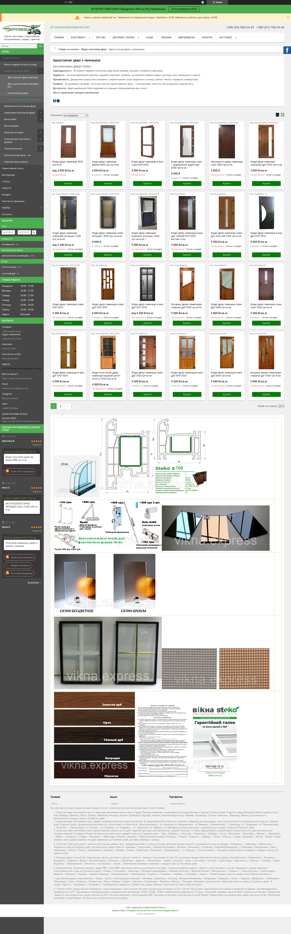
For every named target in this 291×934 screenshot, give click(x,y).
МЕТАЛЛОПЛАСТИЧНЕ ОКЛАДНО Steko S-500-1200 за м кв (21, 506)
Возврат (6, 194)
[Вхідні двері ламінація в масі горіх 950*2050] (147, 141)
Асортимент (78, 37)
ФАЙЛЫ (6, 207)
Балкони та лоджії (13, 132)
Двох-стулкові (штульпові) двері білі (23, 85)
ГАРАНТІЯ (207, 37)
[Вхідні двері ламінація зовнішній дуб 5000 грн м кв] (266, 141)
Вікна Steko (10, 119)
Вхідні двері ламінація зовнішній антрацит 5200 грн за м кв (66, 236)
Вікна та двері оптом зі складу (20, 64)
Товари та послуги (69, 49)
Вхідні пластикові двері (16, 70)
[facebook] (54, 101)
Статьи (6, 181)
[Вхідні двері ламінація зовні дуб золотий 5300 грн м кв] (227, 213)
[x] (58, 101)
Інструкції (225, 37)
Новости (6, 187)
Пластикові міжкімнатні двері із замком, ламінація (21, 544)
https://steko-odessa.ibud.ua (17, 378)
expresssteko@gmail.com (15, 388)
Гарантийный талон (13, 168)
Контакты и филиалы (13, 201)
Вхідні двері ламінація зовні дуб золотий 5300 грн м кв (226, 234)
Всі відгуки (33, 582)
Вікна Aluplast (11, 125)
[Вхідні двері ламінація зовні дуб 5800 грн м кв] (227, 284)
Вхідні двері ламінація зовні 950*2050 (68, 306)
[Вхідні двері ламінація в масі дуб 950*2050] (266, 213)
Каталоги (7, 214)
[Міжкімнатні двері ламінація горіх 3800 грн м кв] (227, 141)
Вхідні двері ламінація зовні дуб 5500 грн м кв (147, 374)
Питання (166, 37)
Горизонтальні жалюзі (16, 161)
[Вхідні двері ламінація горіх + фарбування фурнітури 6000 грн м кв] (187, 141)
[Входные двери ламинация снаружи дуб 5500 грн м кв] (187, 284)
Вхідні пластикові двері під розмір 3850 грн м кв (19, 458)
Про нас (100, 37)
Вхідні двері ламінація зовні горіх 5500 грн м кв (266, 306)
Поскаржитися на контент (139, 910)
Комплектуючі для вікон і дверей (17, 140)
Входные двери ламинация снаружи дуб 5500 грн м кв (186, 306)
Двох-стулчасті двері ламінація (23, 77)
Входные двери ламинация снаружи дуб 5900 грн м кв (265, 374)
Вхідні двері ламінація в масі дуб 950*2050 (266, 234)
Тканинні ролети (13, 148)
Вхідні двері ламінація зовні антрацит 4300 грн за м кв (107, 234)
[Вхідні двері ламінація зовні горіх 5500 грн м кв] (266, 284)
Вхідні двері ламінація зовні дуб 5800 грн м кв (226, 306)
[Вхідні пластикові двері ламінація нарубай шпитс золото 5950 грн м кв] (108, 352)
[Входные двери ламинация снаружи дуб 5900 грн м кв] (266, 352)
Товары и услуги (10, 57)
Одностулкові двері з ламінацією (24, 99)
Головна (59, 37)
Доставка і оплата (123, 37)
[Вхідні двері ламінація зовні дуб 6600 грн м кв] (227, 352)
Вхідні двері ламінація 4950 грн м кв (67, 163)
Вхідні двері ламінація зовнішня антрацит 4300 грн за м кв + (145, 236)
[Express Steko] (22, 29)
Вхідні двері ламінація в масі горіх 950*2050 (148, 163)
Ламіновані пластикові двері (19, 112)
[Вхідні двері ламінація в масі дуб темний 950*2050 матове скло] (187, 213)
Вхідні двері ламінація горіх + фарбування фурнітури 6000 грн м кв (186, 164)
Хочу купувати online (184, 9)
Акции (114, 803)
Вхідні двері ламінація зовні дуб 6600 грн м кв (226, 374)
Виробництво (186, 37)
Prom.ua (162, 907)
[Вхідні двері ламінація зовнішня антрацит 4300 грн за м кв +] (147, 213)
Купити (68, 183)
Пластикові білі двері (18, 93)
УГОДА (149, 37)
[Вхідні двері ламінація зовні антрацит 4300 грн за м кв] (108, 213)
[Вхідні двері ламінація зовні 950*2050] (68, 284)
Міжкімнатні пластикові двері (20, 106)
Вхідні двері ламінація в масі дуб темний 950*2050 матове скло (187, 236)
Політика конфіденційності (166, 910)
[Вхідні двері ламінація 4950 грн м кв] (68, 141)
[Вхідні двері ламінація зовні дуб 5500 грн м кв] (147, 352)
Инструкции (8, 174)
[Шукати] (40, 46)
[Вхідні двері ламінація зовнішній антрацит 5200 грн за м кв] (68, 213)
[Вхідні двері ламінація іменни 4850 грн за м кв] (108, 141)
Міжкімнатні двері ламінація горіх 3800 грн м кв (227, 163)
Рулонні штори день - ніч (17, 155)
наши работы (177, 803)
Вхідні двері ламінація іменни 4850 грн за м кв (105, 163)
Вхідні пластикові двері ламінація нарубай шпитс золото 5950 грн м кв (106, 375)
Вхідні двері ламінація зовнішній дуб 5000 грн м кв (266, 163)
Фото (54, 803)
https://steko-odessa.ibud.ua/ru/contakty (22, 421)
